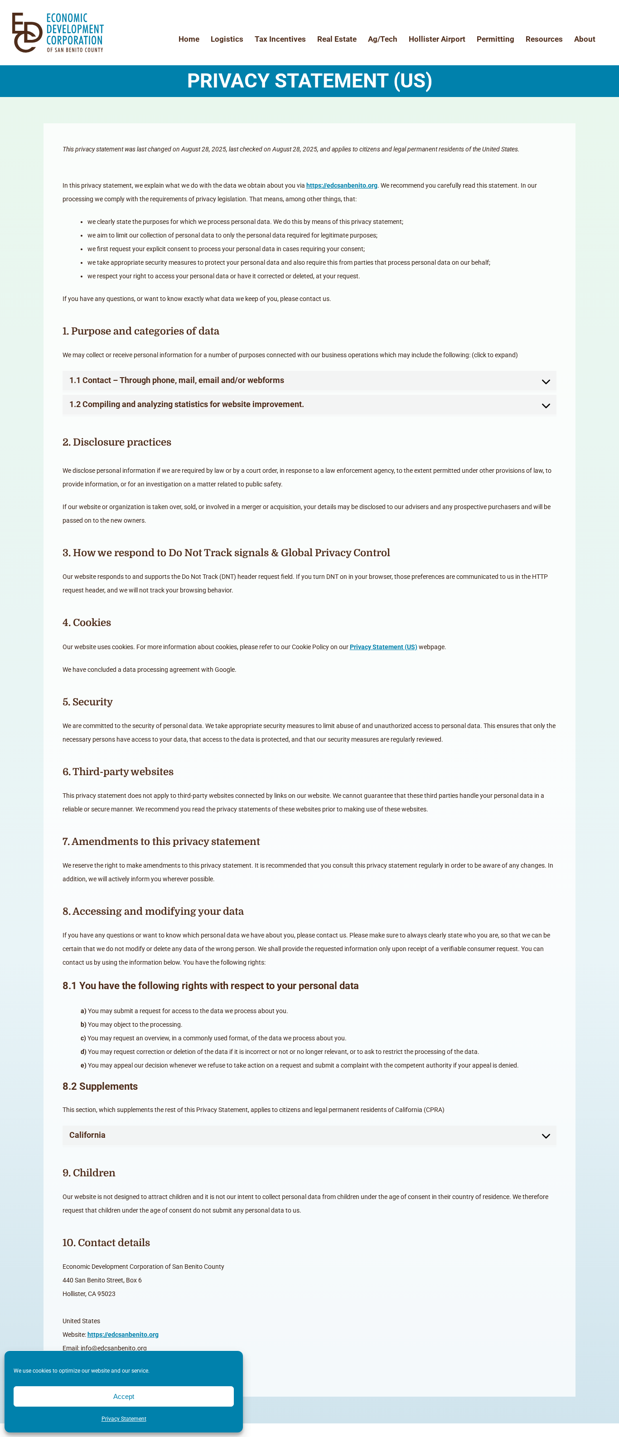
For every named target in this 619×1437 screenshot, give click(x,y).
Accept (123, 1396)
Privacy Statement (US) (383, 647)
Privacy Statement (124, 1419)
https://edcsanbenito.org (341, 185)
